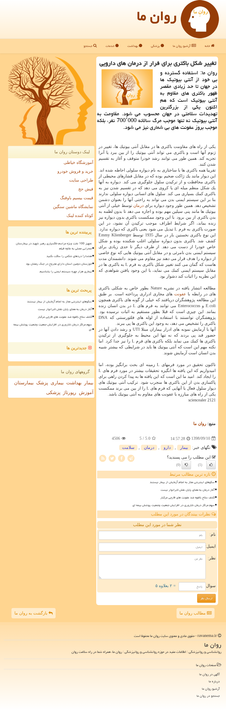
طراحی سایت (81, 180)
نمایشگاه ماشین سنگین (73, 207)
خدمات (110, 46)
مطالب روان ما (193, 613)
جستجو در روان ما (208, 696)
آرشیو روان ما (182, 46)
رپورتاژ (69, 392)
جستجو (88, 46)
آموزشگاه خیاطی (78, 162)
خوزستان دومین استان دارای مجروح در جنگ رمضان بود (59, 264)
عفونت (180, 294)
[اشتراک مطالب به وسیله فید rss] (103, 458)
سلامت (128, 447)
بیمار (184, 447)
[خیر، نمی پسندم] (186, 464)
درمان (138, 205)
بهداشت (133, 46)
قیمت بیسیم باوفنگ (76, 198)
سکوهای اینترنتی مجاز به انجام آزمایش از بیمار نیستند (182, 482)
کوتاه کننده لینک (80, 215)
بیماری (57, 382)
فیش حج (85, 189)
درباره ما (214, 681)
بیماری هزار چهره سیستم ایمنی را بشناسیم (66, 271)
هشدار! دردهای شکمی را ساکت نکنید (69, 256)
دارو (167, 447)
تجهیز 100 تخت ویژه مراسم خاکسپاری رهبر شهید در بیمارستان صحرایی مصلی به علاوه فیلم (54, 245)
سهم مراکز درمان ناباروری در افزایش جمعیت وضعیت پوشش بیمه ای (173, 505)
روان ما (157, 16)
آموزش (86, 392)
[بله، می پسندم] (211, 464)
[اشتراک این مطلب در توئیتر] (112, 458)
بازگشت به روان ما (31, 613)
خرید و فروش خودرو (75, 171)
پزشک (42, 382)
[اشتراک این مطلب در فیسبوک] (121, 458)
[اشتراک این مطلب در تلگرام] (131, 458)
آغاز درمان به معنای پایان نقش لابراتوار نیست (188, 490)
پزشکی (156, 46)
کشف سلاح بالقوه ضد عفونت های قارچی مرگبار (187, 497)
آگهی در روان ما (209, 674)
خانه (208, 46)
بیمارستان (24, 382)
